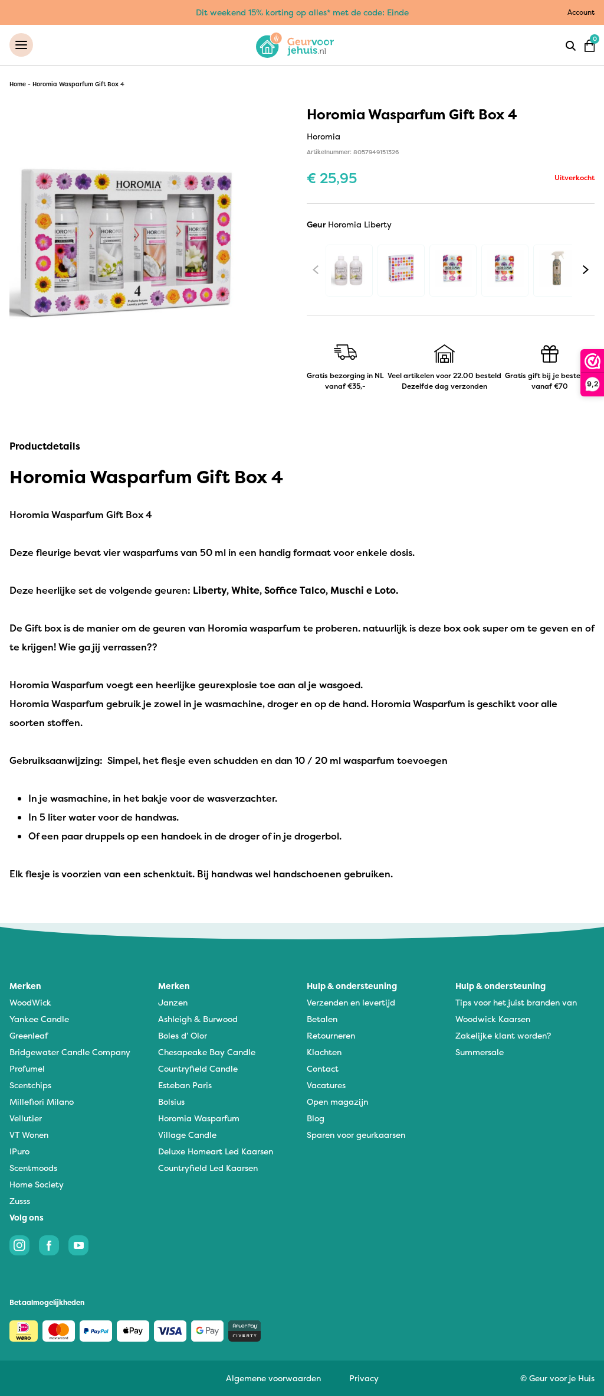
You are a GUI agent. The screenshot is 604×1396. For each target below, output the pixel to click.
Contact (323, 1068)
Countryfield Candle (198, 1068)
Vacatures (326, 1085)
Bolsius (171, 1101)
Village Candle (187, 1134)
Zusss (19, 1200)
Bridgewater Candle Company (69, 1051)
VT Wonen (28, 1134)
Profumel (27, 1068)
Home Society (36, 1184)
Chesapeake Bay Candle (206, 1051)
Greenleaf (28, 1035)
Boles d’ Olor (182, 1035)
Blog (315, 1118)
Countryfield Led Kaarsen (208, 1167)
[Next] (585, 270)
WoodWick (30, 1002)
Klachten (324, 1051)
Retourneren (331, 1035)
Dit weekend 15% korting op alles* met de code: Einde (302, 12)
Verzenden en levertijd (351, 1002)
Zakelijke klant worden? (503, 1035)
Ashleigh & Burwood (198, 1018)
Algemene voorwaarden (273, 1378)
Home (17, 84)
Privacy (364, 1378)
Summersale (479, 1051)
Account (581, 12)
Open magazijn (337, 1101)
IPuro (19, 1151)
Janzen (173, 1002)
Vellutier (25, 1118)
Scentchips (30, 1085)
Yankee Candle (39, 1018)
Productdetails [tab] (44, 446)
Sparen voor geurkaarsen (356, 1134)
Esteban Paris (185, 1085)
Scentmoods (33, 1167)
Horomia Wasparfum (198, 1118)
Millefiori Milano (41, 1101)
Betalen (322, 1018)
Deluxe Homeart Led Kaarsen (215, 1151)
